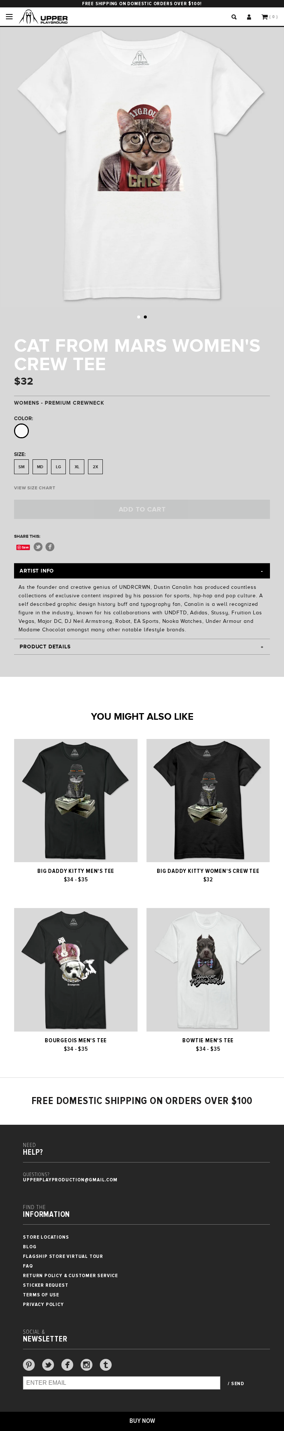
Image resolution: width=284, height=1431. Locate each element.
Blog (29, 1246)
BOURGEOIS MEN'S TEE (76, 1040)
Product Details (45, 646)
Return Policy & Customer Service (70, 1275)
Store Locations (46, 1237)
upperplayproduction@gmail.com (70, 1180)
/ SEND (236, 1383)
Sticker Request (45, 1285)
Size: (20, 454)
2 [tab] (145, 316)
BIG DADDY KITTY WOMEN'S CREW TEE (208, 871)
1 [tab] (138, 316)
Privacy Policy (43, 1304)
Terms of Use (41, 1295)
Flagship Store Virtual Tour (63, 1256)
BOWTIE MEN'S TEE (208, 1040)
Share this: (27, 536)
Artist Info (37, 571)
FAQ (28, 1266)
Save (25, 547)
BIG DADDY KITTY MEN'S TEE (75, 871)
